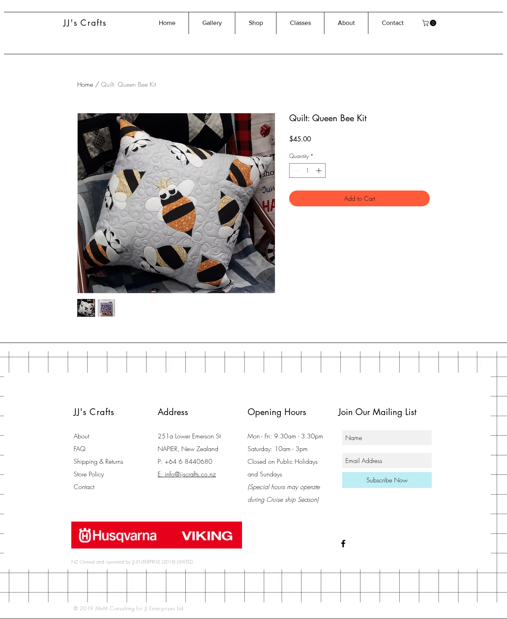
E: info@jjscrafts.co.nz (187, 474)
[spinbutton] (307, 170)
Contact (84, 486)
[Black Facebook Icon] (343, 544)
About (81, 436)
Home (85, 84)
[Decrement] (295, 170)
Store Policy (89, 474)
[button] (430, 23)
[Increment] (319, 170)
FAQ (80, 448)
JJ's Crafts (85, 22)
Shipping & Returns (98, 461)
